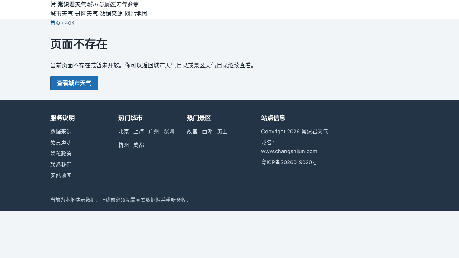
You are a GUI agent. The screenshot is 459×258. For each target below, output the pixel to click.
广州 (153, 131)
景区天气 (86, 13)
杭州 (123, 145)
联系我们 (61, 165)
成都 (138, 145)
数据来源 (111, 13)
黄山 (222, 131)
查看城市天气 (74, 82)
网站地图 (135, 13)
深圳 (169, 131)
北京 (123, 131)
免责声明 (61, 142)
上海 (138, 131)
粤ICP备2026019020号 (289, 162)
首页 (55, 23)
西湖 (207, 131)
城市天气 (61, 13)
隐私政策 (61, 153)
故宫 (192, 131)
